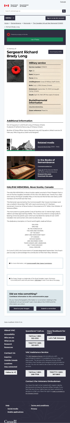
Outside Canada (10, 360)
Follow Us (11, 373)
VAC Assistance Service (36, 356)
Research (8, 344)
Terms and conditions (40, 405)
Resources (8, 347)
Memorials (26, 23)
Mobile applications (15, 412)
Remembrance (16, 23)
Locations (8, 363)
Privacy (34, 409)
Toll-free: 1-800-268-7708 (35, 373)
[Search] (64, 11)
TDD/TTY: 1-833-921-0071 (35, 344)
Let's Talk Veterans (56, 338)
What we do (9, 341)
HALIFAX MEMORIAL (36, 107)
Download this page (45, 176)
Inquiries (7, 357)
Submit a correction (48, 308)
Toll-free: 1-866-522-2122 (35, 337)
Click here (38, 280)
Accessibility (9, 334)
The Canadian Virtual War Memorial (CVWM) (48, 23)
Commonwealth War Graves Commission (39, 263)
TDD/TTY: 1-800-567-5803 (56, 373)
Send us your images (21, 308)
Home (6, 23)
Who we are (9, 337)
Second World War (44, 147)
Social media (13, 409)
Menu (9, 18)
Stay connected (10, 367)
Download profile (56, 52)
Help (7, 405)
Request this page (44, 174)
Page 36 (40, 170)
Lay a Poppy (35, 39)
